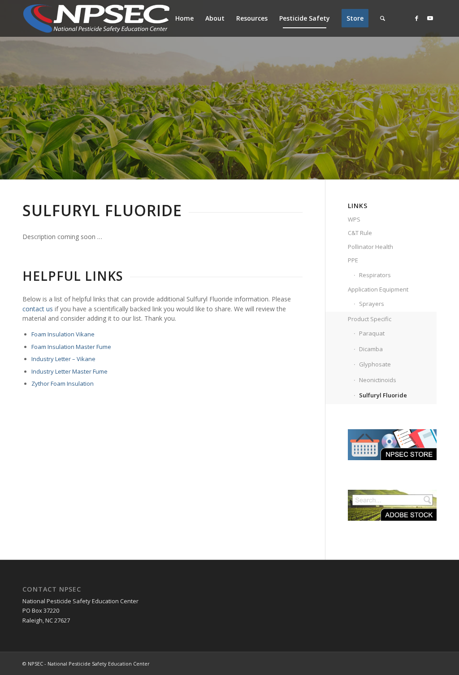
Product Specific (369, 319)
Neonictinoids (377, 380)
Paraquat (372, 333)
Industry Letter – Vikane (63, 359)
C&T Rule (360, 233)
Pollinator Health (370, 247)
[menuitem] (184, 18)
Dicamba (371, 349)
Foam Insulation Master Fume (71, 347)
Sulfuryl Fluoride (383, 395)
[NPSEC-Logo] (96, 18)
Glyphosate (375, 364)
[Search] (382, 18)
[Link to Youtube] (430, 18)
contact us (37, 309)
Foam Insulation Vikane (63, 334)
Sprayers (371, 304)
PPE (353, 260)
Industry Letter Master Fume (69, 371)
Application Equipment (378, 289)
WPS (354, 219)
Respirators (375, 275)
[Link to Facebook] (416, 18)
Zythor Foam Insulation (62, 383)
